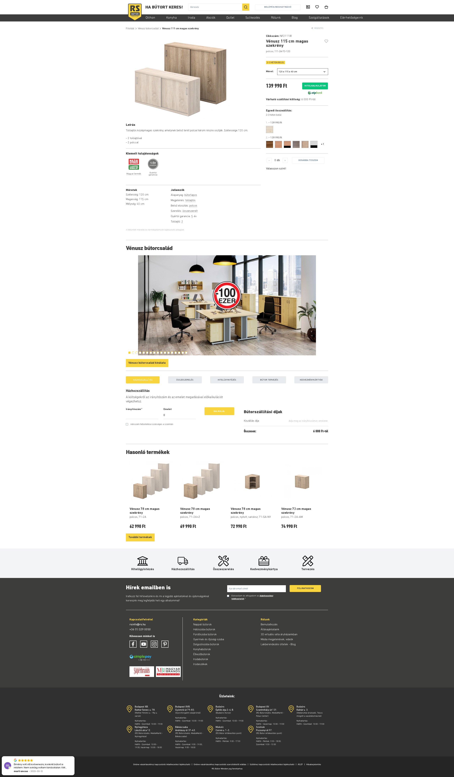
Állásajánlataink (270, 629)
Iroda (191, 18)
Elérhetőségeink (351, 18)
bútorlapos (190, 195)
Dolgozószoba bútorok (206, 644)
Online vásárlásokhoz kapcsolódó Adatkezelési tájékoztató (161, 765)
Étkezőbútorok (201, 654)
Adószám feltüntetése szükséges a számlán (151, 424)
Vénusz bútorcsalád (148, 28)
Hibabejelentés (313, 765)
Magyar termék (133, 174)
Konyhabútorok (202, 649)
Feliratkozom (305, 588)
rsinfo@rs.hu (137, 624)
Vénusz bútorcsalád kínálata (147, 363)
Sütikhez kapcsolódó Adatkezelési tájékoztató (272, 765)
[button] (74, 756)
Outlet (230, 18)
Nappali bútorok (202, 624)
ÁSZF (300, 765)
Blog (295, 18)
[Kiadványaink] (308, 7)
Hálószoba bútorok (204, 629)
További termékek (140, 537)
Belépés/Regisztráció (277, 7)
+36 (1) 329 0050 (140, 629)
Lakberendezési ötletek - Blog (278, 644)
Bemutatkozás (269, 624)
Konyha (171, 18)
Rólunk (276, 18)
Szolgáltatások (319, 18)
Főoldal (130, 28)
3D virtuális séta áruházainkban (279, 634)
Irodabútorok (200, 659)
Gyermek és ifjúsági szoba (208, 639)
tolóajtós (190, 200)
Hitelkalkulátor (315, 86)
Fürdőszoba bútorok (205, 634)
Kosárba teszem (308, 160)
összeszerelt (190, 211)
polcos (193, 205)
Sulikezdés (252, 18)
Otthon (150, 18)
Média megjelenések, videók (277, 639)
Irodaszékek (200, 664)
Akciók (210, 18)
